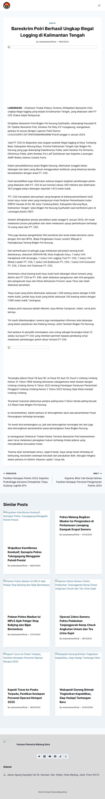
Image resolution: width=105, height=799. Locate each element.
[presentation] (26, 526)
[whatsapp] (66, 756)
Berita (52, 23)
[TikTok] (60, 756)
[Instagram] (44, 756)
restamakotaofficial (47, 42)
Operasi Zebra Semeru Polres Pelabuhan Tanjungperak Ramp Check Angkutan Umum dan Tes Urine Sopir (78, 625)
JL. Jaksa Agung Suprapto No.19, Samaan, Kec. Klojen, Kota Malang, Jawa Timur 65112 (51, 774)
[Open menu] (99, 5)
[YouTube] (49, 756)
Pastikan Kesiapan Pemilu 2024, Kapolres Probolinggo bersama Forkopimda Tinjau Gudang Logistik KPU (26, 479)
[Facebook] (55, 756)
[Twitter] (39, 756)
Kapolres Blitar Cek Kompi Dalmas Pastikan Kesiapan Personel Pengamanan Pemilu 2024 (79, 479)
